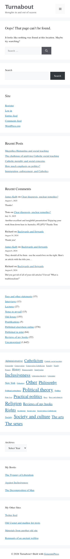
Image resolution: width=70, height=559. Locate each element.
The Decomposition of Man (19, 490)
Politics (58, 390)
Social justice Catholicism (46, 410)
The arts (58, 416)
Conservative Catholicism (35, 365)
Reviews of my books (16, 337)
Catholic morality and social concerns (25, 161)
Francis (8, 370)
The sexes (14, 423)
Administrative (14, 361)
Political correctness (13, 390)
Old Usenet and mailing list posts (22, 522)
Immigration (38, 370)
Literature (51, 376)
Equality (49, 365)
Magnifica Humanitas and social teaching (27, 150)
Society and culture (32, 416)
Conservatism (19, 365)
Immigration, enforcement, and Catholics (26, 171)
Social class (31, 410)
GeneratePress (51, 553)
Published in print (14, 332)
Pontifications (12, 321)
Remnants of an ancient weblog (22, 538)
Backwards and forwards (31, 231)
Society (8, 417)
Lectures (9, 306)
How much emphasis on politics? (22, 166)
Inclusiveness (17, 375)
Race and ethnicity (56, 397)
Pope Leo (8, 397)
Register (9, 105)
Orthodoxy (20, 383)
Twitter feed (11, 515)
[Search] (46, 50)
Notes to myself (13, 311)
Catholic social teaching (53, 361)
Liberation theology (39, 376)
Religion (13, 403)
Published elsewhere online (19, 326)
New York (10, 382)
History (16, 369)
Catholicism (33, 360)
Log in (8, 110)
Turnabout (19, 7)
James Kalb (11, 196)
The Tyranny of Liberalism (19, 474)
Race (45, 397)
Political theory (38, 389)
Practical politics (28, 396)
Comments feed (13, 120)
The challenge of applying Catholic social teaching (32, 156)
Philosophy (48, 382)
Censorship (9, 365)
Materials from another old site (21, 530)
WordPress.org (13, 125)
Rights (10, 410)
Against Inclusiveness (16, 482)
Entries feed (11, 115)
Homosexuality (27, 370)
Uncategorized (13, 342)
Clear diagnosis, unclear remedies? (39, 196)
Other (31, 382)
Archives (9, 442)
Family (56, 365)
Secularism (21, 410)
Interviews (10, 301)
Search (8, 70)
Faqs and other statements (18, 296)
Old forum (10, 316)
